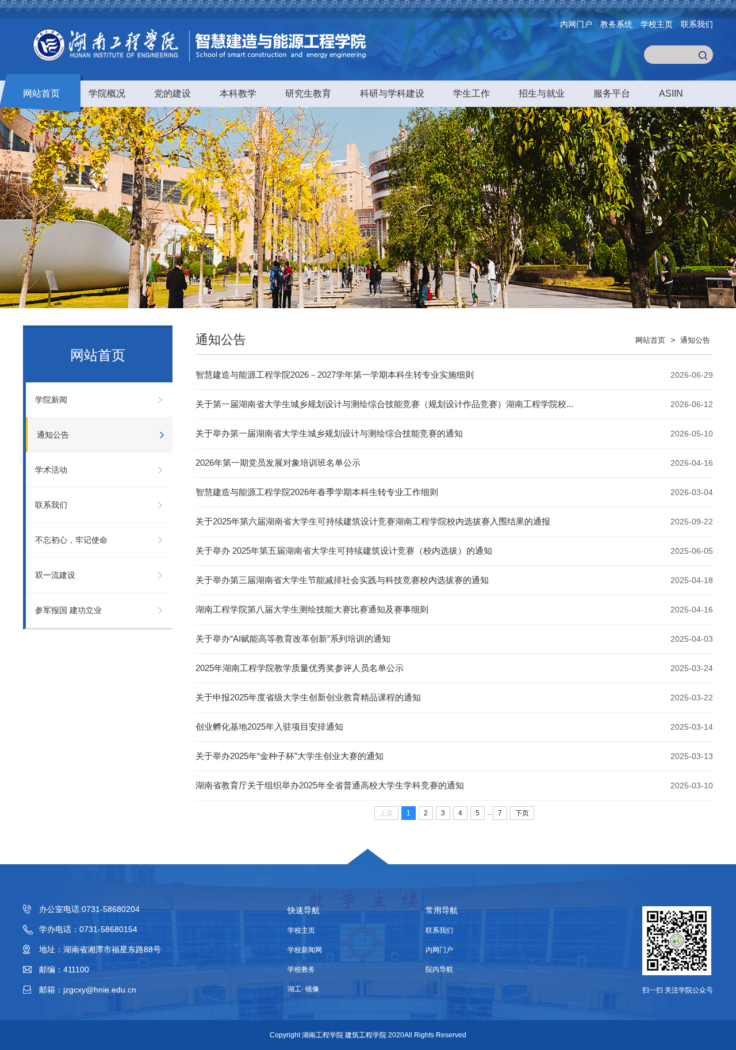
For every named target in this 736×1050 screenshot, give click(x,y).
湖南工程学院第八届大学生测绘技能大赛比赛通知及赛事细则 (311, 609)
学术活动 (51, 469)
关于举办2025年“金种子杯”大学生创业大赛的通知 (289, 756)
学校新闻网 (305, 950)
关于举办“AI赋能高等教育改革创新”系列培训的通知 (292, 638)
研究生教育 (308, 93)
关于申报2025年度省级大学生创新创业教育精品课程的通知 (308, 697)
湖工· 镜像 (303, 989)
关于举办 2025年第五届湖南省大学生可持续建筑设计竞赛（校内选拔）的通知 (343, 550)
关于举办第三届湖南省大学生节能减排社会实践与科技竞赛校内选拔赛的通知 (342, 580)
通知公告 (53, 434)
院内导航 (439, 969)
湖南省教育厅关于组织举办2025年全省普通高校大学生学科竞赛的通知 (329, 785)
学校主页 (657, 24)
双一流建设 (55, 575)
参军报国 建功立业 (68, 610)
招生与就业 (542, 93)
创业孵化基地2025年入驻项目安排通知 (269, 726)
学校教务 (301, 969)
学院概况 (107, 93)
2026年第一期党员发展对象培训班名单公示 (278, 462)
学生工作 (471, 93)
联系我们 (697, 24)
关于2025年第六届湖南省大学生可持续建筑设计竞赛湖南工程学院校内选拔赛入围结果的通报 (372, 521)
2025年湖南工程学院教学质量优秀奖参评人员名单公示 (299, 668)
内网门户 (576, 24)
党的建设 (172, 93)
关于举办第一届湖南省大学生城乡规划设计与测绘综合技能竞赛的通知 (329, 433)
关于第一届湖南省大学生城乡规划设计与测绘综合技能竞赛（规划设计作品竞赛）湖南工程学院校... (384, 404)
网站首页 (41, 93)
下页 (522, 813)
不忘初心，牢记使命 (71, 540)
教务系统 (616, 24)
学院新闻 (51, 399)
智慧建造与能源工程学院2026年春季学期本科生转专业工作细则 (316, 492)
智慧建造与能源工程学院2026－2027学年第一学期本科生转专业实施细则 (334, 375)
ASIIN (671, 93)
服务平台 (611, 93)
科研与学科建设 (392, 93)
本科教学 (238, 93)
